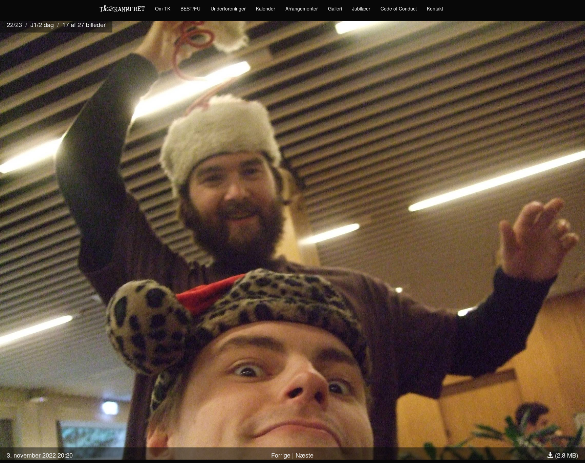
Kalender (265, 8)
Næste (304, 454)
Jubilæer (361, 8)
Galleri (335, 8)
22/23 (14, 24)
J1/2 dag (42, 24)
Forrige (280, 454)
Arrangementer (301, 8)
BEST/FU (190, 8)
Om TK (162, 8)
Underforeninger (228, 8)
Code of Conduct (399, 8)
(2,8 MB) (565, 454)
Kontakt (435, 8)
